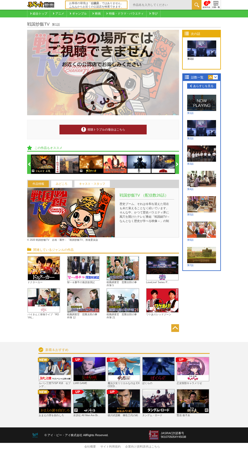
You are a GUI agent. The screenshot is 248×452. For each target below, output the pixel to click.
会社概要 (90, 446)
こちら (73, 6)
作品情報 (38, 183)
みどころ (61, 183)
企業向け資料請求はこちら (142, 446)
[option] (43, 164)
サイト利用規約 (110, 446)
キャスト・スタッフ (92, 183)
